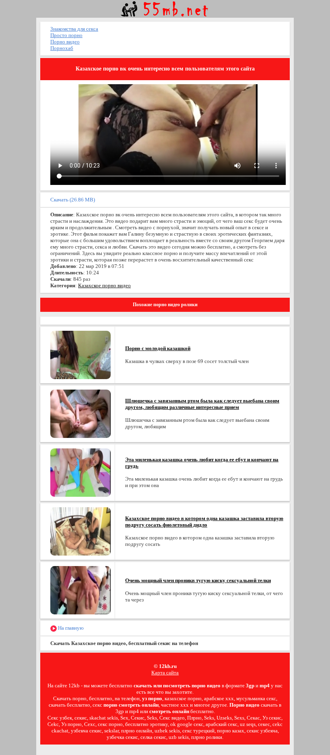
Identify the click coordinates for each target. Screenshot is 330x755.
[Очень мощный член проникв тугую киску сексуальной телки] (80, 590)
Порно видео (65, 42)
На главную (70, 628)
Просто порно (66, 35)
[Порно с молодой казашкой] (80, 354)
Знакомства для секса (74, 29)
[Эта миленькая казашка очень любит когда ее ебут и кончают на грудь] (80, 472)
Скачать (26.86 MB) (72, 200)
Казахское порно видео (104, 285)
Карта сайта (165, 673)
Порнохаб (61, 48)
